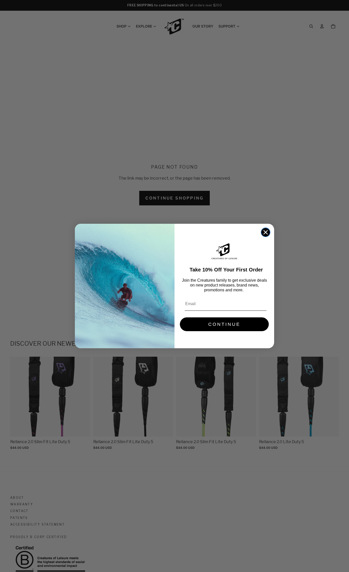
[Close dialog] (265, 232)
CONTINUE (224, 324)
